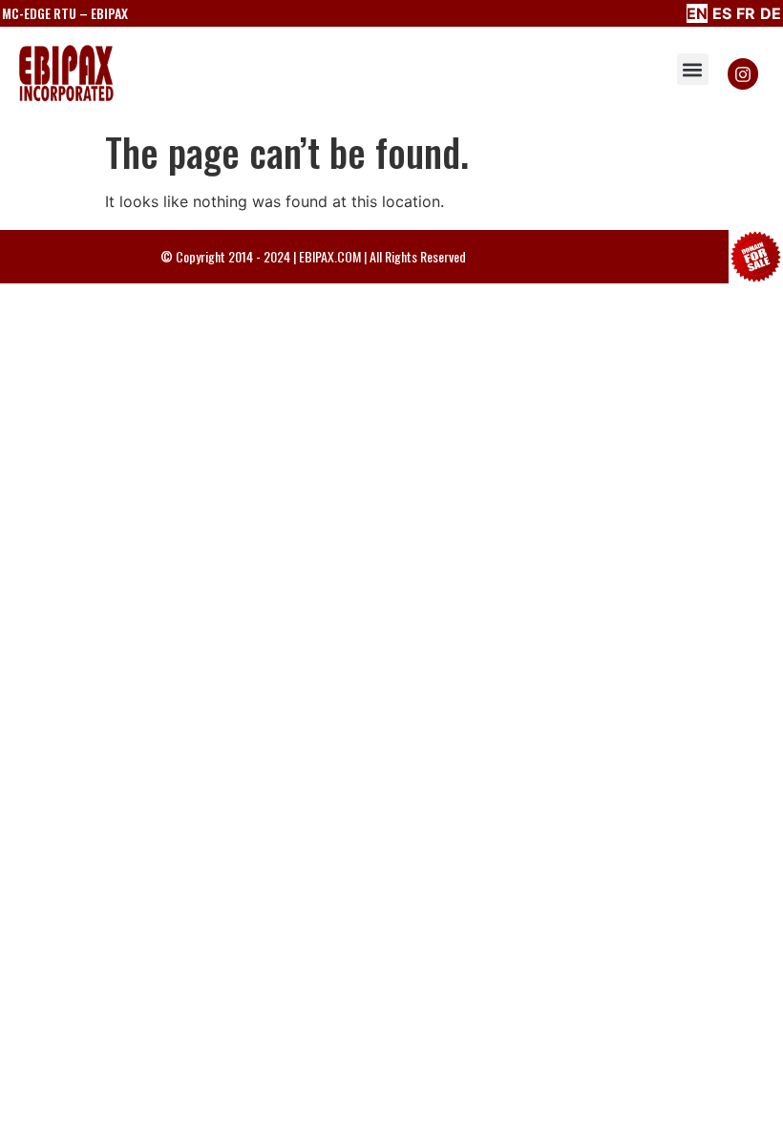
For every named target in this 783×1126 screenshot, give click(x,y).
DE (770, 13)
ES (721, 13)
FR (745, 13)
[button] (693, 69)
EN (697, 13)
